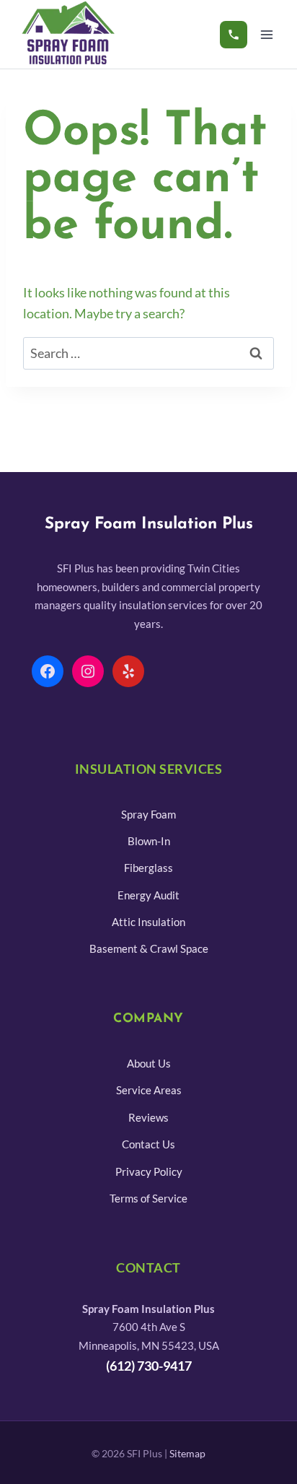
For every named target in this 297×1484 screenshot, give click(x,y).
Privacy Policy (148, 1171)
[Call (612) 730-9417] (233, 34)
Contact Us (148, 1144)
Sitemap (187, 1453)
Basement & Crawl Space (148, 948)
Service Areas (149, 1089)
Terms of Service (148, 1198)
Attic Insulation (148, 921)
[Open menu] (266, 34)
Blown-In (149, 840)
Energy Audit (148, 895)
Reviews (148, 1117)
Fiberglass (148, 867)
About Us (149, 1063)
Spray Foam (148, 814)
